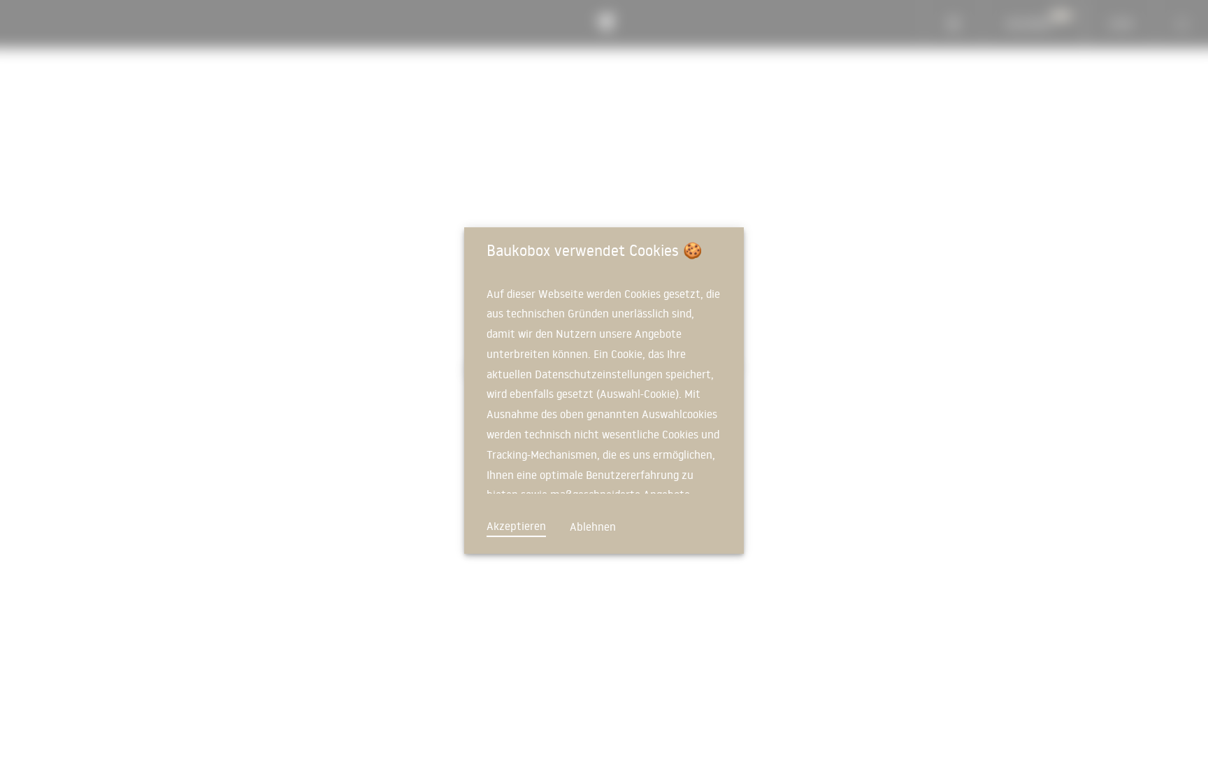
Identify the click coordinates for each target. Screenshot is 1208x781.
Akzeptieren (516, 526)
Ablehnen (593, 526)
